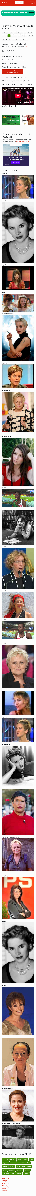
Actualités (4, 1180)
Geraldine (11, 1170)
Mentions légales (6, 1187)
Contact (4, 1188)
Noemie (5, 1166)
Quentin (13, 1163)
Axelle (13, 1173)
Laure (19, 1159)
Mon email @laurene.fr (9, 1159)
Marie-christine (21, 1166)
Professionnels (6, 1183)
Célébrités (19, 3)
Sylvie (31, 1159)
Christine (27, 1170)
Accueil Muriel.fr (6, 1178)
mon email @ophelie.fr (23, 1163)
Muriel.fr (4, 3)
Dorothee (19, 1170)
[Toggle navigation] (32, 2)
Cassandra (6, 1173)
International (5, 1185)
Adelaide (26, 1173)
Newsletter (4, 1190)
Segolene (5, 1163)
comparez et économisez (23, 141)
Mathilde (12, 1166)
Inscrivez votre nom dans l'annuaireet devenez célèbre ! (12, 71)
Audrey (19, 1173)
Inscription (29, 46)
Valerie (25, 1159)
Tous (4, 32)
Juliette (4, 1170)
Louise (29, 1166)
